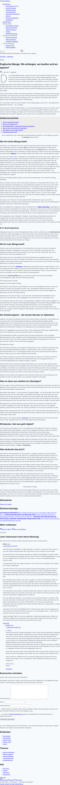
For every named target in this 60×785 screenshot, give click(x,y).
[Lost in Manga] (5, 1)
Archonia (19, 266)
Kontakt (5, 770)
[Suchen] (21, 51)
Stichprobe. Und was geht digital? (13, 130)
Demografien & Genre (12, 26)
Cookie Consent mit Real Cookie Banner (11, 784)
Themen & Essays (11, 30)
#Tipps (2, 504)
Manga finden (7, 22)
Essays (5, 744)
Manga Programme (11, 37)
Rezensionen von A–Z (12, 6)
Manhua (8, 16)
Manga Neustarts (11, 39)
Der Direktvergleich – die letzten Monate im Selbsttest (19, 126)
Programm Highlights (12, 41)
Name (2, 702)
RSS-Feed (19, 780)
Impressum (6, 772)
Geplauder (10, 56)
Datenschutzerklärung (15, 714)
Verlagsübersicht (8, 760)
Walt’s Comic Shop (43, 207)
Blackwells (25, 418)
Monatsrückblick (10, 47)
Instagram (5, 780)
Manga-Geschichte (11, 27)
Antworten (6, 623)
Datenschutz (6, 774)
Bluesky (11, 780)
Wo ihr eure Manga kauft (10, 124)
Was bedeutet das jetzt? (10, 132)
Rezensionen (6, 4)
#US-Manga (8, 504)
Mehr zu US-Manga (19, 529)
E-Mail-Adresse (5, 705)
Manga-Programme (8, 752)
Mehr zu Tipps (6, 529)
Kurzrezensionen (11, 12)
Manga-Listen (10, 45)
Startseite (3, 56)
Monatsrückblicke (8, 756)
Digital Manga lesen (11, 33)
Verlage (8, 31)
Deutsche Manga (11, 8)
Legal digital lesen (8, 758)
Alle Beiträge (6, 738)
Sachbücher (9, 20)
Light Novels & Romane (13, 14)
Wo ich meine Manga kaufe (11, 122)
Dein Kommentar (5, 698)
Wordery (13, 153)
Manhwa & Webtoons (12, 18)
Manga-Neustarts (8, 754)
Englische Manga (11, 10)
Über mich (6, 768)
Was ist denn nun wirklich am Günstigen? (15, 128)
